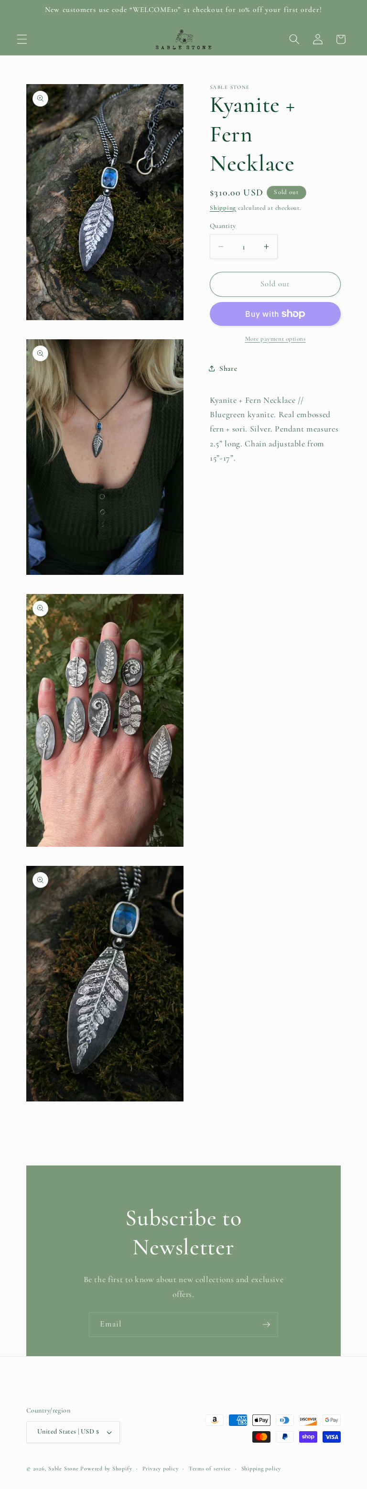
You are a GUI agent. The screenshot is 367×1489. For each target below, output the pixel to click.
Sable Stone (63, 1468)
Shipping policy (261, 1468)
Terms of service (210, 1468)
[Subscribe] (266, 1324)
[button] (22, 39)
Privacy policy (160, 1468)
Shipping (223, 208)
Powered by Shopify (106, 1468)
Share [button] (228, 368)
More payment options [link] (275, 339)
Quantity (223, 226)
